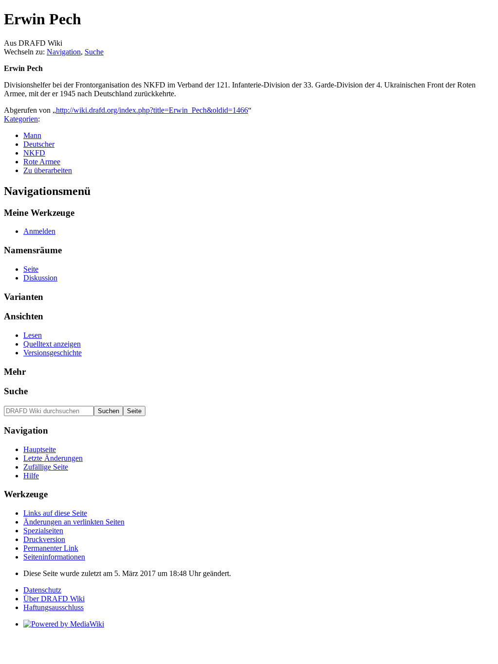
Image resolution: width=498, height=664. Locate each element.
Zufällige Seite (45, 467)
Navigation (64, 52)
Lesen (32, 335)
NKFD (34, 153)
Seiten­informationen (54, 557)
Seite (30, 269)
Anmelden (39, 231)
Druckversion (44, 539)
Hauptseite (39, 449)
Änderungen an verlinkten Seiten (73, 522)
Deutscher (38, 144)
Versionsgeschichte (52, 353)
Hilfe (31, 476)
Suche (94, 52)
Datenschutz (42, 590)
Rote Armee (41, 161)
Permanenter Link (50, 548)
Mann (32, 135)
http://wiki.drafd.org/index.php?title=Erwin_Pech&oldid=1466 (152, 110)
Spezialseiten (43, 530)
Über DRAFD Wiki (54, 598)
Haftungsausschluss (53, 607)
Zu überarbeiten (47, 170)
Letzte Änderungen (53, 458)
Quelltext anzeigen (52, 344)
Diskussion (40, 278)
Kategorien (21, 119)
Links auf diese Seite (55, 513)
